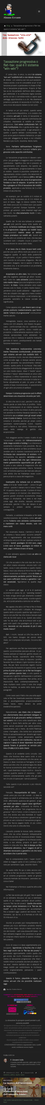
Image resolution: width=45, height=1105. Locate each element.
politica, (12, 1075)
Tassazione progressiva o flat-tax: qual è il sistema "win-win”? (21, 65)
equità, (18, 1075)
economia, (6, 1075)
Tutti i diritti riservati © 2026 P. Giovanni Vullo (17, 1100)
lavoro (22, 1075)
